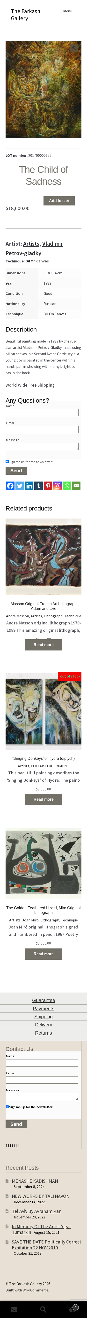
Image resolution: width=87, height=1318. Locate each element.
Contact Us (14, 1309)
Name (10, 406)
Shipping (43, 1016)
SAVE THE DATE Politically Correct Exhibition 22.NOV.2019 (46, 1245)
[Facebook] (10, 486)
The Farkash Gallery (25, 14)
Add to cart (59, 201)
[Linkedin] (29, 486)
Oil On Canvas (37, 261)
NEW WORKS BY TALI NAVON (40, 1196)
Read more (44, 645)
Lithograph (53, 615)
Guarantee (43, 1000)
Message (12, 440)
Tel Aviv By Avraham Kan (36, 1211)
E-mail (10, 423)
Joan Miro (30, 920)
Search (43, 1309)
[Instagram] (57, 486)
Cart (67, 1305)
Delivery (43, 1024)
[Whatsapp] (67, 486)
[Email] (76, 486)
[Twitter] (19, 486)
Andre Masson (17, 615)
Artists (31, 243)
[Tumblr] (38, 486)
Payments (43, 1008)
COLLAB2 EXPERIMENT (50, 765)
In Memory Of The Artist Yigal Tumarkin (41, 1229)
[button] (74, 48)
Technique (72, 615)
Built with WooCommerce (27, 1290)
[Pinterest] (48, 486)
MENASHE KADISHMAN (35, 1181)
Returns (43, 1033)
